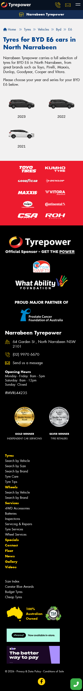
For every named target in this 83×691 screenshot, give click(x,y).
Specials (12, 540)
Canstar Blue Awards (19, 587)
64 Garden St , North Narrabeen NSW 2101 (44, 344)
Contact (11, 545)
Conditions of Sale (53, 671)
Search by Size (15, 466)
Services (12, 503)
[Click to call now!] (58, 5)
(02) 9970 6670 (26, 354)
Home (11, 29)
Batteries (11, 513)
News (10, 556)
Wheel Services (15, 534)
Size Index (12, 581)
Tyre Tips (11, 482)
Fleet (9, 550)
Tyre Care (11, 476)
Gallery (11, 561)
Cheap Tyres (13, 597)
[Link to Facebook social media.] (41, 681)
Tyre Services (14, 529)
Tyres (9, 455)
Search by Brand (16, 471)
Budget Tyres (13, 592)
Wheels (11, 487)
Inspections (12, 519)
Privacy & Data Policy (29, 671)
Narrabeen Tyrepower (44, 14)
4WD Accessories (17, 508)
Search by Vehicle (17, 461)
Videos (11, 567)
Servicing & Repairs (18, 524)
